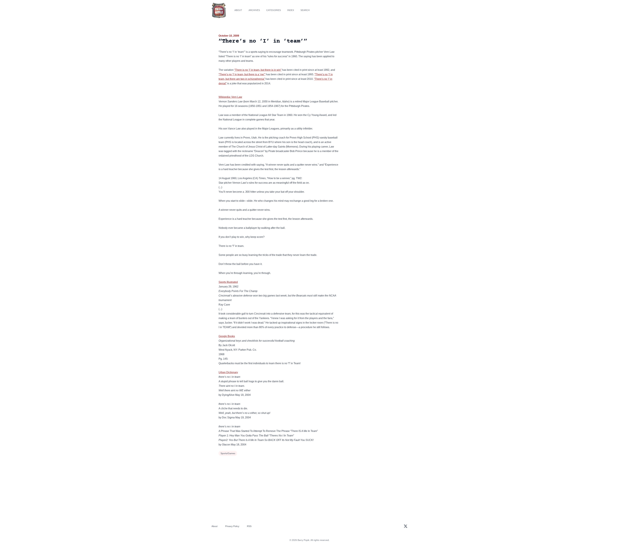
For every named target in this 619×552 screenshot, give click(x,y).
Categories (273, 10)
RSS (249, 526)
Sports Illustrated (228, 282)
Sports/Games (228, 453)
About (238, 10)
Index (290, 10)
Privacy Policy (232, 526)
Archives (254, 10)
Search (305, 10)
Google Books (227, 336)
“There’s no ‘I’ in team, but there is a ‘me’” (242, 74)
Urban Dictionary (228, 372)
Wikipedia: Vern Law (230, 97)
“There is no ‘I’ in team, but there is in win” (257, 70)
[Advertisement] (371, 58)
